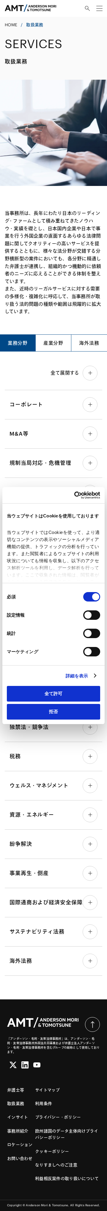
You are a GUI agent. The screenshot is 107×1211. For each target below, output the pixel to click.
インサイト (17, 1117)
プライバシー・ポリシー (58, 1117)
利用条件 (43, 1103)
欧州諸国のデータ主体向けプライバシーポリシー (66, 1134)
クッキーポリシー (52, 1151)
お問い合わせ (20, 1158)
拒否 (53, 711)
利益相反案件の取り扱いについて (67, 1178)
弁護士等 (15, 1090)
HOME (11, 24)
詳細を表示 (77, 675)
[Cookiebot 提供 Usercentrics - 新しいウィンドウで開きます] (75, 495)
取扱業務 (15, 1103)
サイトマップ (47, 1090)
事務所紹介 (17, 1131)
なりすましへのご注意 (56, 1165)
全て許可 (53, 693)
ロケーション (20, 1144)
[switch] (91, 615)
